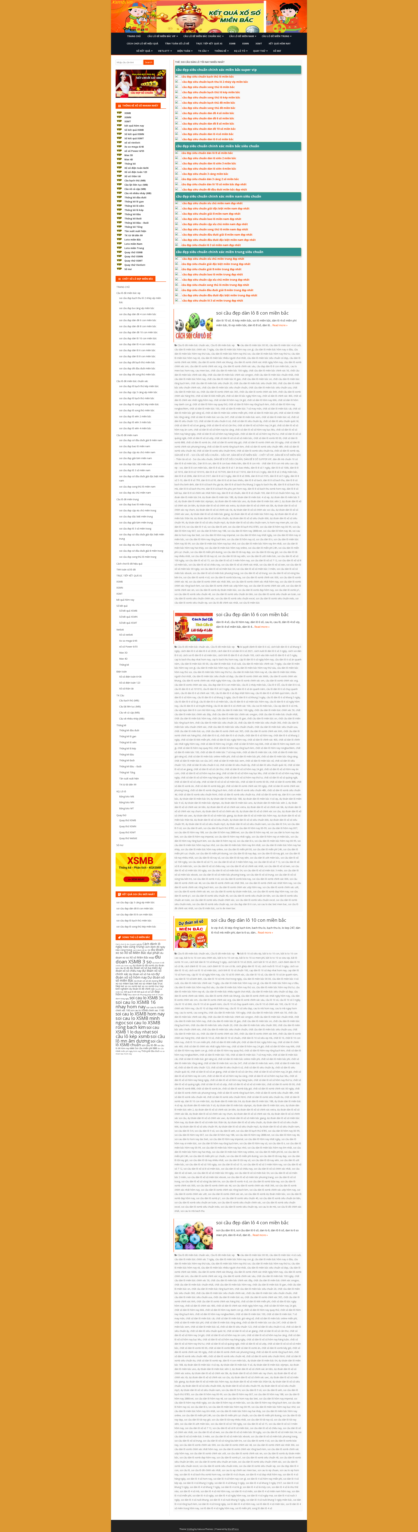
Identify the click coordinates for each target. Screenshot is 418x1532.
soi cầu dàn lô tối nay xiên (231, 556)
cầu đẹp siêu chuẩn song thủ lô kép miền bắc (211, 97)
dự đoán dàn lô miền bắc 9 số (199, 1105)
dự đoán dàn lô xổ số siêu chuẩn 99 (198, 1126)
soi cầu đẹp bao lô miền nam (134, 446)
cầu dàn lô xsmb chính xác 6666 (251, 676)
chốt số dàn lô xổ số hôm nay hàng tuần (218, 433)
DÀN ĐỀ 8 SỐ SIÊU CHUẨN (228, 459)
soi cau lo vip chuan (268, 1470)
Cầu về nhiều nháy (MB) (137, 193)
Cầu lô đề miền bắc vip (161, 36)
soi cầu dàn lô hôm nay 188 (211, 530)
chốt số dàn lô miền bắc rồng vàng (279, 756)
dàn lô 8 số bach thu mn (192, 488)
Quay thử (259, 50)
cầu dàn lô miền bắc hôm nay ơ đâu (274, 349)
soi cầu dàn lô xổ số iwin (272, 564)
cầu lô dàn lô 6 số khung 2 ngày (214, 697)
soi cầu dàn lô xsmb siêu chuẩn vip (210, 904)
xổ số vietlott (132, 142)
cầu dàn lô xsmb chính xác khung (215, 362)
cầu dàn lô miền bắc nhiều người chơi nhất (223, 357)
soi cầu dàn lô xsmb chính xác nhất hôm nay (255, 581)
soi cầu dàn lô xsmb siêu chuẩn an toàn (275, 594)
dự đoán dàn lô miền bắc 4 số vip (252, 497)
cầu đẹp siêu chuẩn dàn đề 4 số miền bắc (208, 113)
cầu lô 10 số (272, 999)
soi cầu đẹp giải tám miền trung (136, 522)
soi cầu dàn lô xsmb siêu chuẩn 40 (193, 594)
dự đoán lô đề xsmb (143, 965)
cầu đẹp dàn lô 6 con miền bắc (224, 684)
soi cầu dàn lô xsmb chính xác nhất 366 (209, 581)
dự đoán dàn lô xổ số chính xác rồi (214, 509)
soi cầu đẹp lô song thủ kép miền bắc (139, 404)
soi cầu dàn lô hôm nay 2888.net (244, 530)
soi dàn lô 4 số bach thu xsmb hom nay (200, 1474)
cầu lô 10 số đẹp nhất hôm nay (212, 1008)
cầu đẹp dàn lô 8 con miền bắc (273, 366)
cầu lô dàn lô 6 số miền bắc (213, 701)
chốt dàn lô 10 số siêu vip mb (257, 1037)
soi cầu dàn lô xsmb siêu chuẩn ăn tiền (232, 594)
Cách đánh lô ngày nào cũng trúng (138, 945)
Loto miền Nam (133, 243)
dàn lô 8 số (214, 467)
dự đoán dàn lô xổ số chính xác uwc (206, 1118)
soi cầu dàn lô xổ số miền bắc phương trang (216, 573)
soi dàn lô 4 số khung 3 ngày (230, 1482)
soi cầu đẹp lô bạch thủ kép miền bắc (139, 386)
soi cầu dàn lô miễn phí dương (206, 552)
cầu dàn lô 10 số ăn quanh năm (280, 974)
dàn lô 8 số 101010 (194, 471)
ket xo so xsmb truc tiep (151, 986)
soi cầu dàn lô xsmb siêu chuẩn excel (235, 598)
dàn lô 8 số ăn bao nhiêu (230, 480)
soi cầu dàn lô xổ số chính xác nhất (239, 564)
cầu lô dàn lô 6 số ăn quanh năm (248, 689)
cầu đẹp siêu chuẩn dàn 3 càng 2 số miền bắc (210, 179)
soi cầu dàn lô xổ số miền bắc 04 (218, 568)
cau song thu (200, 1012)
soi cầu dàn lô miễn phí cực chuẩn (207, 1156)
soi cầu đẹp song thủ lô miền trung (137, 556)
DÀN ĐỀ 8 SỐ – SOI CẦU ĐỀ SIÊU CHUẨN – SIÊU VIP (202, 454)
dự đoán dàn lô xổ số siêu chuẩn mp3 (205, 522)
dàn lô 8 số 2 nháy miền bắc (282, 471)
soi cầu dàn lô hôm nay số (241, 539)
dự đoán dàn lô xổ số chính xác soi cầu (253, 509)
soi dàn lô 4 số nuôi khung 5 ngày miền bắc (269, 1499)
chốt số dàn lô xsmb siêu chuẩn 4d (226, 1356)
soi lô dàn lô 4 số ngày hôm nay (217, 1508)
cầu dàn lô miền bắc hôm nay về (250, 672)
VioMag (190, 1529)
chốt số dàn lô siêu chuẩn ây (247, 421)
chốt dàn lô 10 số (205, 1037)
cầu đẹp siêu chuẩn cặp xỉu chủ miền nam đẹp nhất (215, 224)
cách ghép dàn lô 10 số (248, 966)
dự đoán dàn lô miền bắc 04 (194, 798)
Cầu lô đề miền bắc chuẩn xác (202, 36)
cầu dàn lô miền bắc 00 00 (254, 345)
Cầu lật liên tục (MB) (136, 184)
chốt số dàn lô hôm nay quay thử (210, 404)
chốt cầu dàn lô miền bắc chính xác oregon (230, 374)
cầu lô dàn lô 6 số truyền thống (196, 705)
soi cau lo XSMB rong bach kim (138, 1024)
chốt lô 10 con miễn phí (197, 1042)
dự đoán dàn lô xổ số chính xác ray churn (211, 1113)
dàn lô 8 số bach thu (274, 480)
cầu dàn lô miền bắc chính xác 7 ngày (194, 349)
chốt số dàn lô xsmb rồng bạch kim (225, 446)
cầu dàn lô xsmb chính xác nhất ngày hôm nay (258, 362)
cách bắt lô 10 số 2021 (265, 962)
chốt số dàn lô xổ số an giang (190, 425)
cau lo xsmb (186, 1012)
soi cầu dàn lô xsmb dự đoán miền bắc (216, 589)
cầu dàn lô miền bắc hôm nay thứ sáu (256, 667)
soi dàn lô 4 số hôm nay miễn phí (264, 1478)
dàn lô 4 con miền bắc (234, 1360)
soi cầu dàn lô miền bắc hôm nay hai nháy (239, 1411)
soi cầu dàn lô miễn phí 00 (238, 849)
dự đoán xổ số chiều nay (139, 969)
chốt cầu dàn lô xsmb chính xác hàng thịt (218, 1301)
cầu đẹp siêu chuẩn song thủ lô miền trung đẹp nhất (215, 285)
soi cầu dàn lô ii (264, 539)
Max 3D (128, 155)
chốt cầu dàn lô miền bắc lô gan (224, 379)
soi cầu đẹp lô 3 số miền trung (135, 528)
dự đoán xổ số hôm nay (138, 976)
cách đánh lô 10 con (195, 966)
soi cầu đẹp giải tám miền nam (135, 458)
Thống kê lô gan (134, 201)
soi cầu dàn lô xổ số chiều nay (204, 564)
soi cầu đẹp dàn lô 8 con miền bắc (252, 313)
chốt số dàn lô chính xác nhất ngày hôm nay (207, 1046)
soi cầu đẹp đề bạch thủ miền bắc (137, 362)
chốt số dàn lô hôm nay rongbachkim (275, 748)
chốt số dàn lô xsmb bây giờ (226, 442)
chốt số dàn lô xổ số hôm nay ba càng (214, 429)
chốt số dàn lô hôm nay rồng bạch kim (249, 404)
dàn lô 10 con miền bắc (197, 1101)
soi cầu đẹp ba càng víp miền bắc (136, 308)
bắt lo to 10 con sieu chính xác (200, 957)
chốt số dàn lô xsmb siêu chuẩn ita (255, 450)
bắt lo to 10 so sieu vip (278, 957)
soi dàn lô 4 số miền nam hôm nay (272, 1491)
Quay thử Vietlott (134, 264)
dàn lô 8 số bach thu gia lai (209, 484)
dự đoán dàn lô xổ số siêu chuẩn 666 (249, 518)
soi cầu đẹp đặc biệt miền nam (135, 464)
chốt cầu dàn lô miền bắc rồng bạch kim (212, 1288)
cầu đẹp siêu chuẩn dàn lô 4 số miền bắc (207, 134)
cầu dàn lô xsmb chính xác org (206, 366)
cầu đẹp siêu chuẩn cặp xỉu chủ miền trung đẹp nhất (215, 279)
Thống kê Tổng (133, 226)
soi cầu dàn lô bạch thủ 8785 (243, 526)
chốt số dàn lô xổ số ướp (200, 438)
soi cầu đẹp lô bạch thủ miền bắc (136, 398)
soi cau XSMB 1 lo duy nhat (137, 1030)
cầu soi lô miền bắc (262, 705)
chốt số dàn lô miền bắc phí (263, 412)
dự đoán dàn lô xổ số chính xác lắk (255, 505)
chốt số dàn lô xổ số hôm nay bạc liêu (255, 429)
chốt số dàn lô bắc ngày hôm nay (243, 395)
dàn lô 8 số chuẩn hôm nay (280, 493)
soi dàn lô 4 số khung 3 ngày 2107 (264, 1482)
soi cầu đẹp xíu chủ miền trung (135, 544)
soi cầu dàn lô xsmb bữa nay (226, 577)
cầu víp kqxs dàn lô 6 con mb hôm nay (195, 710)
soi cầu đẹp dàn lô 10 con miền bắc (248, 920)
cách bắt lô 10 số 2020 (240, 962)
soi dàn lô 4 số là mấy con (256, 1487)
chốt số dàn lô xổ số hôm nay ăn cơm (225, 1335)
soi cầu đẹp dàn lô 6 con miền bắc (252, 614)
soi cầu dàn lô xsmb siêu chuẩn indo (275, 598)
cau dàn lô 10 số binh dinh (188, 978)
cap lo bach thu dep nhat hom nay (193, 659)
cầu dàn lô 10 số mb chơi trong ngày (222, 978)
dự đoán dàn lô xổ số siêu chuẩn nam (246, 522)
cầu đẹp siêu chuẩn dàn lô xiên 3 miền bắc (209, 163)
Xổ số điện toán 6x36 (136, 167)
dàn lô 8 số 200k (183, 476)
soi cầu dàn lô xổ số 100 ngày (201, 1164)
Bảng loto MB (126, 796)
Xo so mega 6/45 (134, 146)
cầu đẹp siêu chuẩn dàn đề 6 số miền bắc (208, 118)
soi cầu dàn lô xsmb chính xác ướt (267, 585)
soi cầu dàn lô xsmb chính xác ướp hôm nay (224, 585)
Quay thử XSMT (133, 260)
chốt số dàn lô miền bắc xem (245, 417)
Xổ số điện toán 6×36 (130, 676)
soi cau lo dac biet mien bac (272, 904)
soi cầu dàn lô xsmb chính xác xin (192, 891)
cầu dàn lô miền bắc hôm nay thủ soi (230, 353)
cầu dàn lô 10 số (254, 974)
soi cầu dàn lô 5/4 (276, 824)
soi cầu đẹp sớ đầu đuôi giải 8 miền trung (141, 550)
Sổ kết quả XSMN (134, 134)
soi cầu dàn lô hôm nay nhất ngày (254, 535)
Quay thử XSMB (133, 252)
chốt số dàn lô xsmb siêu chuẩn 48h (264, 446)
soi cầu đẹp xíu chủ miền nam (135, 492)
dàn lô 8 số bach (253, 480)
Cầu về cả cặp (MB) (135, 189)
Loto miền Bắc (132, 239)
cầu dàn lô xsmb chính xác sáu (239, 366)
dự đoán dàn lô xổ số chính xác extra (216, 505)
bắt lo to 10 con (271, 953)
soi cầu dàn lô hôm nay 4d (277, 530)
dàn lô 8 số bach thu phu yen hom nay (226, 488)
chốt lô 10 (279, 1037)
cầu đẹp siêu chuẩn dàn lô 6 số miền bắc (207, 139)
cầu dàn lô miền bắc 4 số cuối (285, 345)
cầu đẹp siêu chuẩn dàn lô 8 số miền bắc (207, 153)
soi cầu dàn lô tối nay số (204, 556)
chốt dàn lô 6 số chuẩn (232, 735)
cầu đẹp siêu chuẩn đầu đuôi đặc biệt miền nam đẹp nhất (219, 240)
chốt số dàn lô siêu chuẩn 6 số (215, 421)
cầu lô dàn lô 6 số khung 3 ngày (248, 697)
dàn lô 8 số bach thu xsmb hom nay (266, 488)
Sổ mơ (277, 50)
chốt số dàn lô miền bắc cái (277, 408)
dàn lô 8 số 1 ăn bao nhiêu (235, 467)
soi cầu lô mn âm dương (140, 1038)
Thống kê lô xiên (134, 205)
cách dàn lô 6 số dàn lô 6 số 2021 (235, 651)
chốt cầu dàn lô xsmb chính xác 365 (219, 391)
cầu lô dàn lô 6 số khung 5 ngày (283, 697)
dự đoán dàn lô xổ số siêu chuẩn (211, 518)
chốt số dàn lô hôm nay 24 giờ (230, 400)
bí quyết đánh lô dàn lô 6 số (255, 646)
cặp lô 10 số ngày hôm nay (206, 974)
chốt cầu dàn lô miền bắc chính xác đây (231, 1280)
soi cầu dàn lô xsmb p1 (287, 589)
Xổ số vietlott (126, 634)
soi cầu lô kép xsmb (137, 1034)
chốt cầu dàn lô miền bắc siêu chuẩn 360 (255, 383)
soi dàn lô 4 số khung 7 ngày (205, 1487)
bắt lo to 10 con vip (228, 957)
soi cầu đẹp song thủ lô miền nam (137, 486)
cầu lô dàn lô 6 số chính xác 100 (197, 693)
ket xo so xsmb (129, 986)
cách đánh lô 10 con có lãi (221, 966)
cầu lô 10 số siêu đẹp (241, 1008)
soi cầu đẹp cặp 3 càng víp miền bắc (138, 392)
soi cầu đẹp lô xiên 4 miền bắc (135, 428)
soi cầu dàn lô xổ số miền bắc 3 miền (255, 568)
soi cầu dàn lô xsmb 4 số (196, 577)
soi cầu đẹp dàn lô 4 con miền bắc (252, 1222)
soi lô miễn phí (243, 1508)
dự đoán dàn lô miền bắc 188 (217, 497)
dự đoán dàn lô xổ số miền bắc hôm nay (252, 514)
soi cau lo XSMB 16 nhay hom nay (136, 1004)
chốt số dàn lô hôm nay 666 (262, 400)
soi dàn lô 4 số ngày (203, 1495)
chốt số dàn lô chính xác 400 (277, 395)
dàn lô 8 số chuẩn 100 (253, 493)
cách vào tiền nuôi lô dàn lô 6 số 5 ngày (276, 655)
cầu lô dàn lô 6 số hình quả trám (272, 693)
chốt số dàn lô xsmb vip (286, 450)
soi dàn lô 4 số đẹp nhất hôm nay (263, 1474)
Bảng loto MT (126, 808)
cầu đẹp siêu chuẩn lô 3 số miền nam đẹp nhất (211, 245)
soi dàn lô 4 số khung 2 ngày (198, 1482)
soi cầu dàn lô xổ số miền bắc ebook (206, 1177)
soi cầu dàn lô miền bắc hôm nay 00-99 (275, 840)
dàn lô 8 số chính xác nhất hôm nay (201, 493)
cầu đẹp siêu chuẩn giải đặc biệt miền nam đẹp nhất (215, 208)
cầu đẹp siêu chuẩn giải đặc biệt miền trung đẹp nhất (216, 264)
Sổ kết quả (143, 50)
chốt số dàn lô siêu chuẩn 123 (194, 1067)
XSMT (259, 43)
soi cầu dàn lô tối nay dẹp (237, 552)
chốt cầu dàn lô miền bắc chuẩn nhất (273, 374)
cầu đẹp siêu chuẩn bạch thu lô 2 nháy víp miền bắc (215, 82)
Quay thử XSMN (133, 256)
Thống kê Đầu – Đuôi (136, 222)
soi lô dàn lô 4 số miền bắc (270, 1504)
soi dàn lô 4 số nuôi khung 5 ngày (227, 1499)
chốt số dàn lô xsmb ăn (198, 442)
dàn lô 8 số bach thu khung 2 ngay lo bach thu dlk (251, 484)
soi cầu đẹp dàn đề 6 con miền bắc (137, 320)
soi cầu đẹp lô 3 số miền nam (134, 470)
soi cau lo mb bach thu (193, 1211)
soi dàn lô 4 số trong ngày (212, 1504)
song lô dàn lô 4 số (262, 1508)
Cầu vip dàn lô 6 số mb (285, 705)
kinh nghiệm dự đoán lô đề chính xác (135, 988)
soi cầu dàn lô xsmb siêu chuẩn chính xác (212, 900)
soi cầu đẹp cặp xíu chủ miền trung (137, 510)
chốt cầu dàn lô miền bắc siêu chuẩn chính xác (220, 1293)
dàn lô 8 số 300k (241, 476)
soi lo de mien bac (225, 908)
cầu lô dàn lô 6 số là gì (186, 701)
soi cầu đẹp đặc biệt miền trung (136, 516)
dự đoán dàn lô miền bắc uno (230, 501)
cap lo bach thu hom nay (225, 659)
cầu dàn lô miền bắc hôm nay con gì (234, 349)
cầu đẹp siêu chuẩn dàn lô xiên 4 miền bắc (209, 168)
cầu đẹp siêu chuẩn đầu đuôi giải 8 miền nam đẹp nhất (217, 234)
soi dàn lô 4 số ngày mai (260, 1495)
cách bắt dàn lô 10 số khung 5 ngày (208, 962)
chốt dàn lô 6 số (210, 735)
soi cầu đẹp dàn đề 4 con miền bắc (137, 314)
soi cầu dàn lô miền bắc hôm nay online (226, 547)
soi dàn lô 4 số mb (189, 1491)
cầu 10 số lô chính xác (232, 974)
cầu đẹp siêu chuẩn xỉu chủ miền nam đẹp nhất (212, 203)
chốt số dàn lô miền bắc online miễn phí (226, 412)
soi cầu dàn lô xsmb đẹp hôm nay (256, 589)
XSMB (232, 43)
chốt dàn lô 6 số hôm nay (258, 735)
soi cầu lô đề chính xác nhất (223, 602)
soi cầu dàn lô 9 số (196, 526)
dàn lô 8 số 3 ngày (221, 476)
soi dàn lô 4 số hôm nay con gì (229, 1478)
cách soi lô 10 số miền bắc (203, 970)
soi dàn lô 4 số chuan (233, 1474)
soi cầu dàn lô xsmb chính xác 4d (214, 1185)
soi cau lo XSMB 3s (146, 997)
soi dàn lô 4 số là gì (231, 1487)
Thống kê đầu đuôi (135, 197)
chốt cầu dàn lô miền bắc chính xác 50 (269, 370)
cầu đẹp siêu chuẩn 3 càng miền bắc (205, 174)
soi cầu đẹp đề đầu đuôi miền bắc (137, 368)
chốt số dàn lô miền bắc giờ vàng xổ (198, 1059)
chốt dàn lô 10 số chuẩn (227, 1037)
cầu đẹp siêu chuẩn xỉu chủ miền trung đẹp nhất (213, 259)
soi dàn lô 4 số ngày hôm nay (230, 1495)
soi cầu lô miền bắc (249, 602)
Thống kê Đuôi (133, 218)
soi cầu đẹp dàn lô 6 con (243, 904)
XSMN (245, 43)
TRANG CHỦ (134, 36)
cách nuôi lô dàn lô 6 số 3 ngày (270, 651)
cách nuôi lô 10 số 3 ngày (275, 966)
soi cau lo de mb (267, 1206)
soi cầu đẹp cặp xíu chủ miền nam (137, 452)
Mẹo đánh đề (133, 995)
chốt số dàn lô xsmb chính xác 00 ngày (263, 442)
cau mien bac (202, 370)
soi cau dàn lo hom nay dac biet (191, 1139)
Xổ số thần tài (132, 176)
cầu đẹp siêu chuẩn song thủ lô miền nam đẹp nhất (215, 229)
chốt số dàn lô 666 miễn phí (210, 395)
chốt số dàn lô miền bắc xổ (276, 417)
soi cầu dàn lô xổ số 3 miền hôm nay (230, 560)
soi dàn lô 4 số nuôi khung (195, 1499)
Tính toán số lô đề (177, 43)
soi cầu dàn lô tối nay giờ (265, 552)
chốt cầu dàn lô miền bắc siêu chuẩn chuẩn (224, 387)
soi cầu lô (185, 1470)
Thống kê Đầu (132, 214)
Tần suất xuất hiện (135, 231)
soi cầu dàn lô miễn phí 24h (262, 547)
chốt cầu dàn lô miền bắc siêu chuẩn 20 (211, 383)
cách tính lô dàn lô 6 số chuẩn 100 (236, 655)
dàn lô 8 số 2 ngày (256, 471)
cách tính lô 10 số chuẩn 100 (233, 970)
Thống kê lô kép (134, 210)
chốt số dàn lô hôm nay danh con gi (224, 1309)
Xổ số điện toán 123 (135, 172)
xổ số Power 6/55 (134, 150)
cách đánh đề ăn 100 (141, 950)
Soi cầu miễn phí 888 (146, 1048)
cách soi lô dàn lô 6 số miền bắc (200, 655)
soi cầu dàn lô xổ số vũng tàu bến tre (200, 1181)
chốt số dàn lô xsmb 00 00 (267, 438)
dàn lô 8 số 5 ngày (279, 476)
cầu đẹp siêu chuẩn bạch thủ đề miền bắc (208, 102)
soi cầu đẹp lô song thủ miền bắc (136, 410)
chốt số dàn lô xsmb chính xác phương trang (231, 1352)
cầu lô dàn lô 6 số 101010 (188, 689)
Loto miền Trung (134, 248)
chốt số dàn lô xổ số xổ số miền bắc (233, 438)
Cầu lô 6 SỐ (273, 684)
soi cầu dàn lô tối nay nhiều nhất (206, 1160)
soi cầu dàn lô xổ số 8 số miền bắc (202, 1168)
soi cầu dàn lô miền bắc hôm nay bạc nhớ (214, 543)
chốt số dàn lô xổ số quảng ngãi (280, 777)
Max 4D (128, 159)
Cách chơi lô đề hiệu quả (142, 43)
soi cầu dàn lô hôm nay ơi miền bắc (270, 836)
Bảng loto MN (126, 802)
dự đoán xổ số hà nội (142, 974)
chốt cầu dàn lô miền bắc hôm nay (193, 718)
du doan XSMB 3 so (138, 959)
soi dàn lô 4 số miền (242, 1491)
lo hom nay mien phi (278, 522)
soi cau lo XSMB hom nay (140, 1014)
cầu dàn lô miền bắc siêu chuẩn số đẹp (267, 357)
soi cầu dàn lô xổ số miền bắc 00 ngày (213, 1172)
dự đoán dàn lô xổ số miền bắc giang (210, 514)
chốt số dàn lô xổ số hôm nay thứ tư (259, 433)
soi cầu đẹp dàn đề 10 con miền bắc (138, 332)
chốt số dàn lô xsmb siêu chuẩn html (216, 450)
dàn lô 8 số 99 (208, 480)
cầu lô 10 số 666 (183, 1004)
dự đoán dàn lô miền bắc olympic (196, 501)
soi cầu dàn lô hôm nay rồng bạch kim (205, 539)
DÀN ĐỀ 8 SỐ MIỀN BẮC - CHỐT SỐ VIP (252, 454)
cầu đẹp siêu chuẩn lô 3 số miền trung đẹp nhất (212, 300)
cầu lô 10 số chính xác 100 (269, 1004)
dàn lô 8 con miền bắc (195, 467)
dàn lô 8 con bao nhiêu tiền (227, 463)
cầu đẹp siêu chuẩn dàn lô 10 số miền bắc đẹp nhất (214, 184)
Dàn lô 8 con (204, 463)
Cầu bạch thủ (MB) (135, 180)
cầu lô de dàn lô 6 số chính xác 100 (232, 705)
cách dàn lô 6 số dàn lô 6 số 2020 (198, 651)
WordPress (233, 1529)
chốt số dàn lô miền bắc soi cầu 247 (210, 417)
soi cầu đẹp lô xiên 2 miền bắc (135, 416)
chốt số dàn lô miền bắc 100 (204, 408)
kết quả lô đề (130, 991)
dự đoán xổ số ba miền (144, 968)
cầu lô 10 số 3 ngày (290, 999)
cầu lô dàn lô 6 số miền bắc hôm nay (249, 701)
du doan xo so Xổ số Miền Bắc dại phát (139, 951)
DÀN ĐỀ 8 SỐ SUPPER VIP (258, 459)
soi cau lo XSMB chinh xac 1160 (147, 1010)
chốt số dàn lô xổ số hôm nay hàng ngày (224, 1339)
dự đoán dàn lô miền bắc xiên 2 (264, 501)
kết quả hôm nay (279, 43)
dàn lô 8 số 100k (280, 467)
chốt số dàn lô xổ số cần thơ (221, 425)
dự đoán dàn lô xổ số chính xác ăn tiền (215, 1109)
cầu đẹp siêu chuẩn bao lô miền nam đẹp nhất (211, 219)
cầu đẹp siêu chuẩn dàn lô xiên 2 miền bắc (209, 158)
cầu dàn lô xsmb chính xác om (248, 680)
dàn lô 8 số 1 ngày (260, 467)
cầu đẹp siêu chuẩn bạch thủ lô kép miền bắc (211, 92)
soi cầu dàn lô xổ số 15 (197, 560)
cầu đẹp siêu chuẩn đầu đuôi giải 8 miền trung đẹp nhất (217, 290)
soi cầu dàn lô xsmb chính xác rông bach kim (224, 1189)
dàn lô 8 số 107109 (216, 471)
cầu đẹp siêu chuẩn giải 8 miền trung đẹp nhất (211, 269)
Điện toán (183, 50)
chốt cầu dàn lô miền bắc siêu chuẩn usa (270, 387)
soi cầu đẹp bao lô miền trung (135, 504)
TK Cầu (202, 50)
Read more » (280, 325)
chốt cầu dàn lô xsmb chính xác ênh (258, 391)
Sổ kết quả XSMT (134, 138)
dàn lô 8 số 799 (192, 480)
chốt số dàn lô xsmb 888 (283, 781)
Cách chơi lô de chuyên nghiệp (129, 944)
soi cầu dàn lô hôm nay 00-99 (275, 526)
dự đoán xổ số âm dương (146, 981)
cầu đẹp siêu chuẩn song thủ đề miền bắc (208, 108)
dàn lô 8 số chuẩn (231, 493)
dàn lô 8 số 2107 (202, 476)
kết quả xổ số (143, 991)
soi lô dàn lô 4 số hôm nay (241, 1504)
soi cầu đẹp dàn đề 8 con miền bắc (137, 326)
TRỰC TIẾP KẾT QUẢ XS (209, 43)
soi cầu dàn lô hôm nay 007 (282, 828)
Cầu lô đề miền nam (241, 36)
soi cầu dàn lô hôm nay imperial (218, 535)
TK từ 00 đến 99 (133, 235)
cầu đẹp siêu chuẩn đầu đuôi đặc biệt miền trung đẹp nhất (219, 295)
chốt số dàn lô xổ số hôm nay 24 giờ (257, 425)
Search (148, 62)
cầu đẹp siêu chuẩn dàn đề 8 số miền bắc (208, 123)
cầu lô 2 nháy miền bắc (254, 684)
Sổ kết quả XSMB (134, 129)
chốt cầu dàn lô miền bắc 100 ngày (229, 370)
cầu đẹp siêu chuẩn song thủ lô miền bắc (208, 87)
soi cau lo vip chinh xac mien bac (239, 1470)
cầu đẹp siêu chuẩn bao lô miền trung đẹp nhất (212, 274)
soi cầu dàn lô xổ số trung (253, 573)
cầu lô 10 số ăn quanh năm (207, 1004)
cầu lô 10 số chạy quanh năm (238, 1004)
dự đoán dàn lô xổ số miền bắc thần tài (205, 1122)
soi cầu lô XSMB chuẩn (139, 1043)
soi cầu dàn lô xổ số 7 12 (264, 560)
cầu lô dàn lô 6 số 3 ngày (216, 689)
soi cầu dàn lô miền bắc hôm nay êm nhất (259, 543)
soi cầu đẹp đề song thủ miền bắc (137, 374)
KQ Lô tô (239, 50)
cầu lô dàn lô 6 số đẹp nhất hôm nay (235, 693)
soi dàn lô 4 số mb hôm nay (215, 1491)
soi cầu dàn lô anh (217, 526)
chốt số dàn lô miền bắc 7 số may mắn (241, 408)
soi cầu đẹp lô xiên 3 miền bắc (135, 422)
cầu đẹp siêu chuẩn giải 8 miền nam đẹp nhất (211, 213)
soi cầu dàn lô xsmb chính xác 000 (260, 577)
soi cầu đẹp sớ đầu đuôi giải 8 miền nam (140, 440)
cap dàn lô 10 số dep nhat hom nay (268, 970)
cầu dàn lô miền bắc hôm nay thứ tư (271, 353)
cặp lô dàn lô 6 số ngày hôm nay (256, 659)
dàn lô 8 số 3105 (260, 476)
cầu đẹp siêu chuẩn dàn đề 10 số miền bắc (209, 129)
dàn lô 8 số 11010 (236, 471)
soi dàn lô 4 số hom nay (199, 1478)
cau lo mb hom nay (263, 1008)
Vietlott (163, 50)
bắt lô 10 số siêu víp (250, 953)
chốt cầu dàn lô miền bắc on (257, 379)
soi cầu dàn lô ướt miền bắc (261, 556)
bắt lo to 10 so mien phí (252, 957)
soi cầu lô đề (149, 1045)
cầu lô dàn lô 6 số (290, 684)
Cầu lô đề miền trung (275, 36)
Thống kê (220, 50)
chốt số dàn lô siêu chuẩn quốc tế (280, 421)
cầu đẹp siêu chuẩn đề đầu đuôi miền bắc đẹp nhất (214, 189)
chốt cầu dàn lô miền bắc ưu (189, 731)
